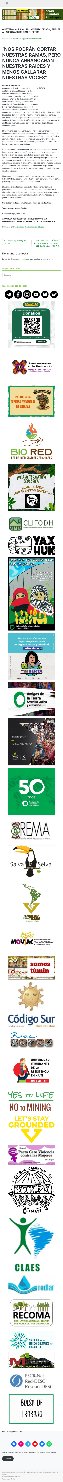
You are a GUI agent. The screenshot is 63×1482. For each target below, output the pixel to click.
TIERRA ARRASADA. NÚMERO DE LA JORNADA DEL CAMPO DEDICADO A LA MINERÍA (46, 243)
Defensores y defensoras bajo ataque (28, 227)
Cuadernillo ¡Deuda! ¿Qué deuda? (15, 241)
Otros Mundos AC (34, 39)
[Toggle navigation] (7, 3)
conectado (25, 259)
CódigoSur (14, 1479)
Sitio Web (8, 1458)
